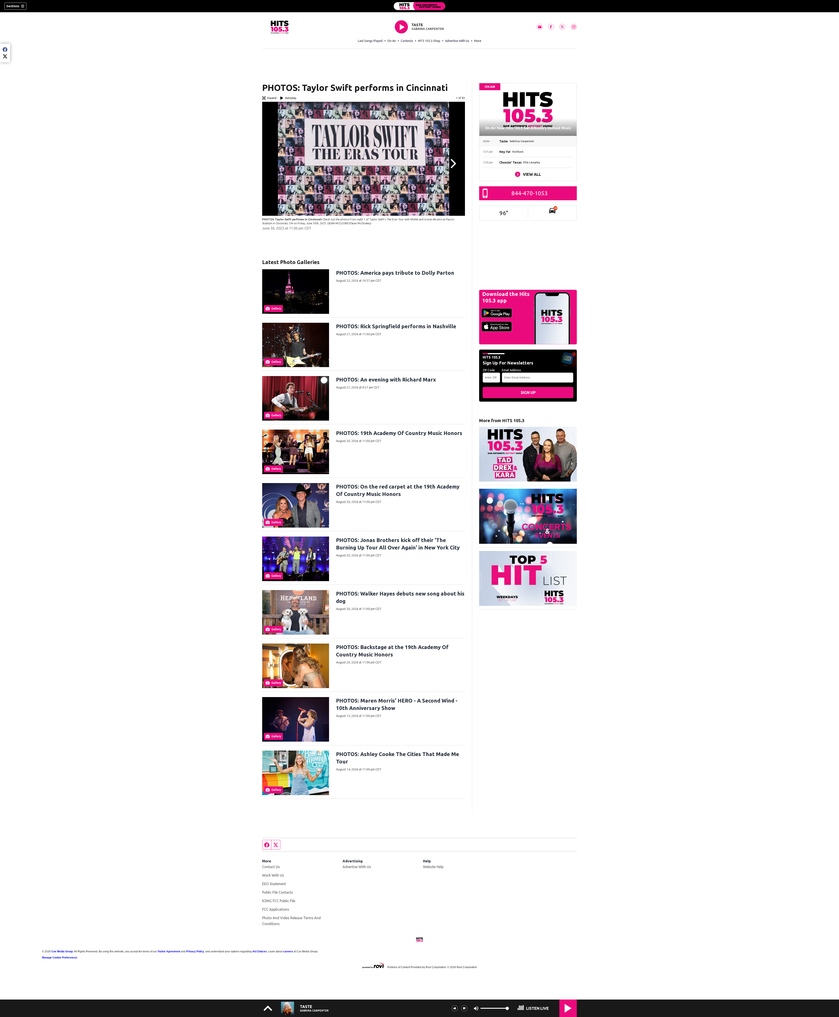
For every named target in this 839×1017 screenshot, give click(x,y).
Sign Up (528, 392)
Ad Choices (259, 951)
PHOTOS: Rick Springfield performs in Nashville (396, 326)
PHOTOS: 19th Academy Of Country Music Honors (399, 433)
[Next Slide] (453, 163)
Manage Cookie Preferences (59, 957)
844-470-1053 (529, 193)
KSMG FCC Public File (278, 901)
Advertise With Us (457, 41)
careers (288, 951)
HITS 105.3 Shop (429, 41)
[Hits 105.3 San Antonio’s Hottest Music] (419, 6)
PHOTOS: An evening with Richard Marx (386, 380)
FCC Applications (275, 909)
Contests (407, 41)
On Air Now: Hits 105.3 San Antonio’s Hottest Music (528, 128)
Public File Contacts (277, 892)
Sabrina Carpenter (427, 29)
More (477, 41)
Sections (12, 6)
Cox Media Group (62, 951)
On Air (391, 41)
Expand (271, 98)
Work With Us (273, 875)
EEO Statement (274, 884)
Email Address (511, 370)
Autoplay (290, 98)
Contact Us (271, 867)
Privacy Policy (195, 951)
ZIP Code (489, 370)
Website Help (433, 867)
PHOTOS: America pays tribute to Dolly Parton (395, 273)
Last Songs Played (370, 41)
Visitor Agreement (169, 951)
